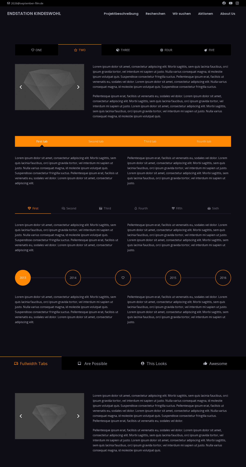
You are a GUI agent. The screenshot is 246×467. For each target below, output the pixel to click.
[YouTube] (230, 3)
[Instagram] (237, 3)
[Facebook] (224, 3)
